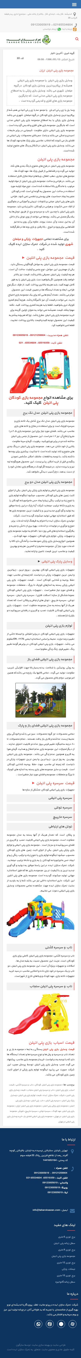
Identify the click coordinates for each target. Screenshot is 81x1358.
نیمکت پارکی (68, 1269)
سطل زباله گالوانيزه (65, 1282)
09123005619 (40, 24)
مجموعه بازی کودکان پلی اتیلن (33, 400)
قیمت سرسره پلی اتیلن (54, 783)
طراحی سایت (58, 1345)
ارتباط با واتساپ (49, 29)
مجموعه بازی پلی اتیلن (63, 1256)
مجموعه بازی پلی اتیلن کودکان (48, 1085)
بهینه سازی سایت (40, 1345)
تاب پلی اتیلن (37, 1100)
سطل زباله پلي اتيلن (64, 1243)
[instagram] (49, 1325)
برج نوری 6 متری (66, 1237)
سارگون (20, 1345)
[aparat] (72, 1325)
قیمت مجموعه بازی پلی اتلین (50, 258)
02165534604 (63, 24)
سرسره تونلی (44, 1111)
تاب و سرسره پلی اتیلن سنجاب (40, 1090)
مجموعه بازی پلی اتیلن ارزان (28, 1106)
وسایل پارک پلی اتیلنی (56, 561)
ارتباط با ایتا (67, 29)
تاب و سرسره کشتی (24, 1085)
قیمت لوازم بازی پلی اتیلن (29, 1095)
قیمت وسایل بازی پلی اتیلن (58, 1049)
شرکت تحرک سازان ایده (53, 1095)
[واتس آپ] (38, 1325)
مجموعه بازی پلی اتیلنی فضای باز (38, 1116)
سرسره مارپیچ (31, 1111)
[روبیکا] (61, 1325)
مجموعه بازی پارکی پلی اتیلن (55, 1106)
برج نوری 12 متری (66, 1263)
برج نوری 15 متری (66, 1276)
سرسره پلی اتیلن (52, 1100)
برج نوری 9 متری (66, 1250)
